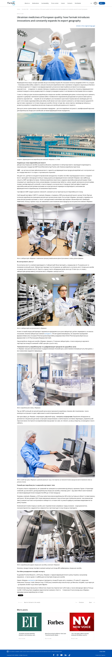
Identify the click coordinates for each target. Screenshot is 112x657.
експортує (31, 580)
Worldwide (78, 3)
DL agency (103, 655)
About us (27, 3)
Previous (81, 602)
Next (90, 602)
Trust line (102, 651)
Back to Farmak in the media (32, 602)
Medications (35, 3)
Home (18, 9)
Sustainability (45, 3)
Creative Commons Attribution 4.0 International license (38, 651)
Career (63, 3)
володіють (47, 334)
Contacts (69, 3)
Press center (55, 3)
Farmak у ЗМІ (25, 9)
